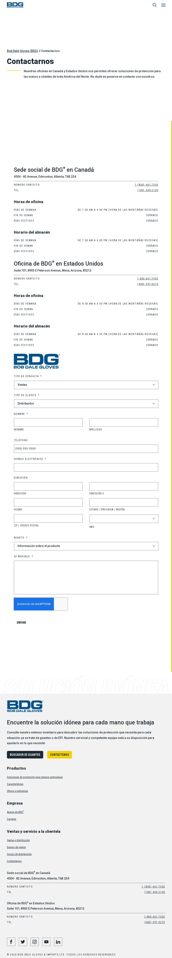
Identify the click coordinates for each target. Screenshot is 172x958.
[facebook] (11, 942)
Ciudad (18, 509)
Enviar (21, 622)
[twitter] (23, 942)
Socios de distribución (19, 854)
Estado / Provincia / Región (107, 509)
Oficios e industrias (17, 791)
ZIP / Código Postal (26, 525)
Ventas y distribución (18, 840)
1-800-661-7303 (147, 278)
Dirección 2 (96, 493)
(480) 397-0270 (147, 284)
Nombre (19, 429)
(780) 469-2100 (147, 190)
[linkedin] (58, 942)
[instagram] (34, 942)
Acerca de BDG (15, 812)
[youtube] (46, 942)
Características (15, 784)
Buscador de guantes (25, 754)
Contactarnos (14, 861)
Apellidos (95, 429)
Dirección (20, 493)
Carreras (11, 819)
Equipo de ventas (16, 847)
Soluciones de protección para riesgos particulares (35, 777)
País (91, 527)
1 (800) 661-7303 (146, 184)
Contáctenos (59, 754)
